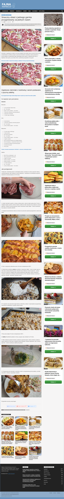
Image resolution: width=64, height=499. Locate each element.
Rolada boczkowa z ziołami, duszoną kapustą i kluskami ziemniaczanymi (20, 457)
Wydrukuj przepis (12, 406)
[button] (62, 11)
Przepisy (12, 11)
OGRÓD (45, 336)
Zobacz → (53, 38)
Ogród (25, 11)
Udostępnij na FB (33, 406)
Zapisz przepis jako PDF (22, 406)
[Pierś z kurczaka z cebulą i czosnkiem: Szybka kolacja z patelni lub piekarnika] (7, 421)
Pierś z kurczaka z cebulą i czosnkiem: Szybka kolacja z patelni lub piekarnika (6, 427)
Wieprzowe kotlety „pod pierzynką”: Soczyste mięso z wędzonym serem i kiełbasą (7, 442)
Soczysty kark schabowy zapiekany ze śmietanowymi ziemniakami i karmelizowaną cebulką (20, 428)
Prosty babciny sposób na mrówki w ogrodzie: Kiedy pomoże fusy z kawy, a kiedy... (31, 470)
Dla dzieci (34, 11)
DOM (45, 25)
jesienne (45, 480)
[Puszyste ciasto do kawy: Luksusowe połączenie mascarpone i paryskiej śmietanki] (35, 451)
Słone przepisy (47, 472)
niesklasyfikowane (47, 478)
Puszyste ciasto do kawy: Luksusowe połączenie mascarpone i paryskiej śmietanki (34, 458)
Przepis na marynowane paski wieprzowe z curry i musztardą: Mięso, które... (53, 217)
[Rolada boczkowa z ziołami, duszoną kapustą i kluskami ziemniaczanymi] (21, 451)
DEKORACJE (46, 470)
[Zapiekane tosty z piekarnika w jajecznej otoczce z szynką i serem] (21, 436)
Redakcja (58, 492)
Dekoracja (46, 482)
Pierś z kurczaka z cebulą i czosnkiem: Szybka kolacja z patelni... (53, 60)
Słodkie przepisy (47, 474)
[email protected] (11, 473)
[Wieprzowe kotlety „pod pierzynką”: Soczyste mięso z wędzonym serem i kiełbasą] (7, 436)
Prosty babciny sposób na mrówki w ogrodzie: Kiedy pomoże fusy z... (53, 29)
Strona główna (3, 13)
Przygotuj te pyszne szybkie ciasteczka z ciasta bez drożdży (7, 457)
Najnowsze (5, 11)
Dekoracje (18, 11)
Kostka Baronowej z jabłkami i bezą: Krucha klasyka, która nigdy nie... (52, 373)
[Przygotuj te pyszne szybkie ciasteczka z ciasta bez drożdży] (7, 451)
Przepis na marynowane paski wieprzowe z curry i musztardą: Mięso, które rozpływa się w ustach (35, 443)
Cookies (54, 492)
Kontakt (51, 492)
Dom (29, 11)
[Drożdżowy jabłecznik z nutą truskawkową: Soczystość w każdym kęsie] (35, 421)
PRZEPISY (45, 55)
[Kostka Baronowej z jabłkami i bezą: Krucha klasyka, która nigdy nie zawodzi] (53, 363)
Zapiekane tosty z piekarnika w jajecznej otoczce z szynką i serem (21, 442)
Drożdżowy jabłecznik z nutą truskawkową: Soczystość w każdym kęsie (34, 427)
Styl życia (41, 11)
